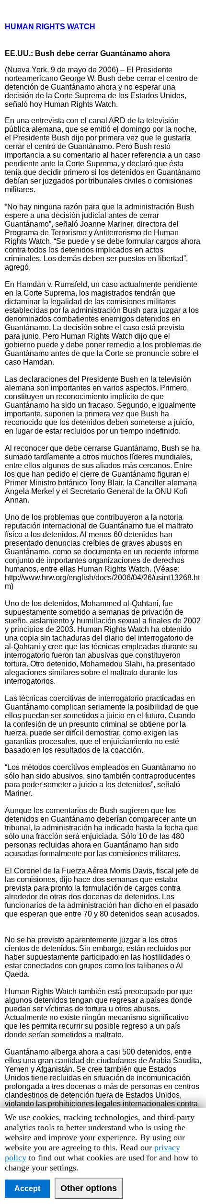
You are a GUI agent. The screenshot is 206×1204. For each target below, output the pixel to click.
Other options (88, 1188)
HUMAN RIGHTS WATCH (50, 27)
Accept (27, 1188)
